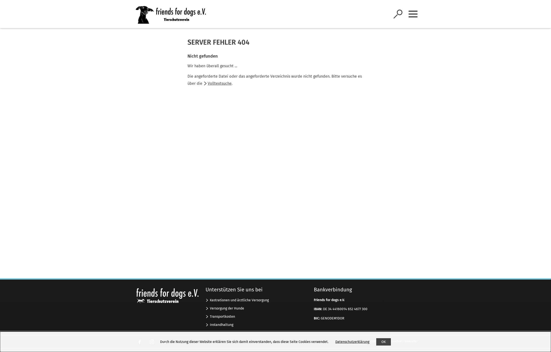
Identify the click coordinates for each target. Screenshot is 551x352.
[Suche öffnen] (398, 14)
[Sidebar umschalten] (413, 14)
